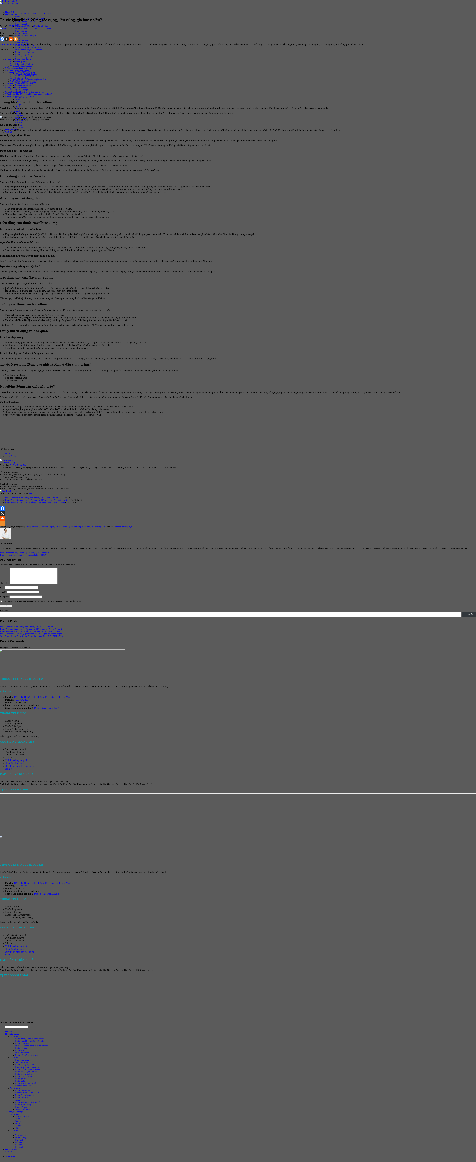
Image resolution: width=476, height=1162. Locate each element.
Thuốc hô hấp (21, 1048)
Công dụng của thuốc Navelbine (19, 68)
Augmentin (17, 723)
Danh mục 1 (15, 17)
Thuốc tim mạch (22, 33)
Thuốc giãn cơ (21, 31)
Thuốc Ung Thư (50, 13)
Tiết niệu (18, 123)
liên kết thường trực (123, 527)
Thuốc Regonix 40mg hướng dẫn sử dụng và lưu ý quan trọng (31, 498)
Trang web (4, 597)
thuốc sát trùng (21, 43)
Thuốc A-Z (9, 12)
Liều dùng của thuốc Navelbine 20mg (21, 73)
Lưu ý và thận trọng (20, 90)
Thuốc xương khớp (23, 1105)
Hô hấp (18, 106)
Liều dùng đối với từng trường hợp (25, 75)
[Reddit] (11, 39)
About (7, 454)
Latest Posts (10, 456)
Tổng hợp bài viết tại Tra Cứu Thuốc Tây (20, 736)
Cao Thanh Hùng (41, 26)
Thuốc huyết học (22, 24)
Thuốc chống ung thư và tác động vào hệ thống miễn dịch (27, 13)
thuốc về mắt (20, 1100)
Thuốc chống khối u (23, 55)
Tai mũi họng (20, 1138)
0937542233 (22, 699)
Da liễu (18, 99)
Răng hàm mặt (21, 116)
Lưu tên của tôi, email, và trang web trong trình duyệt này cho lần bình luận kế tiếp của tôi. (42, 601)
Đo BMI (8, 132)
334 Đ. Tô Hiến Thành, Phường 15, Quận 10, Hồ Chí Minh (42, 697)
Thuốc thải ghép (22, 40)
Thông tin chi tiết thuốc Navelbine (20, 60)
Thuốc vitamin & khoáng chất (27, 1102)
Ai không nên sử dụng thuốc (18, 70)
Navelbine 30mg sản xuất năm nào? (20, 96)
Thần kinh (19, 1140)
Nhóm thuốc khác (22, 1109)
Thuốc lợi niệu (21, 1107)
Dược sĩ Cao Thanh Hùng (46, 708)
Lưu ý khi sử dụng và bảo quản (18, 88)
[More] (15, 39)
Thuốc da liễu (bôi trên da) (26, 52)
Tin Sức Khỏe (11, 1149)
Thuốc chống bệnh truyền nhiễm (29, 47)
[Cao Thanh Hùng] (8, 460)
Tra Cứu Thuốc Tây (18, 465)
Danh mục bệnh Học (14, 1112)
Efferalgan (17, 726)
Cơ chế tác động (18, 62)
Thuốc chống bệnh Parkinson (27, 1065)
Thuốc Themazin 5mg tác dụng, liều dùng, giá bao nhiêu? (24, 553)
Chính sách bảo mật (14, 754)
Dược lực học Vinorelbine (22, 64)
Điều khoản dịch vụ (14, 752)
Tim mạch (19, 128)
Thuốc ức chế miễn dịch (25, 1095)
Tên (2, 587)
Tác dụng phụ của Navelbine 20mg (20, 83)
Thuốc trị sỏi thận (22, 1090)
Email (3, 592)
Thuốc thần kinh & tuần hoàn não (29, 1041)
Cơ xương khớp (22, 1116)
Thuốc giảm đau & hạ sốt (25, 1083)
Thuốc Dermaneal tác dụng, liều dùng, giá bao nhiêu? (23, 555)
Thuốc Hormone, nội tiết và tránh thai (31, 1046)
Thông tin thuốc (5, 13)
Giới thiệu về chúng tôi (16, 749)
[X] (6, 39)
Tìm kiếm (4, 610)
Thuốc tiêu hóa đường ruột (26, 36)
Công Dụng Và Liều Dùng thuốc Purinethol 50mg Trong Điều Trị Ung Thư (31, 636)
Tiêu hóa (18, 1145)
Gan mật (18, 1121)
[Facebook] (2, 39)
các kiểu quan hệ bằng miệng (19, 731)
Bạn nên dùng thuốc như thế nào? (24, 77)
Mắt (16, 1128)
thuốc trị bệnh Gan (23, 1086)
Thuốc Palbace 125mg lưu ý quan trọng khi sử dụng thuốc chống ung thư (31, 634)
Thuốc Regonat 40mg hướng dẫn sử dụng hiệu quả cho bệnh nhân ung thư (37, 500)
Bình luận (5, 583)
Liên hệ (8, 757)
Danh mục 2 (15, 111)
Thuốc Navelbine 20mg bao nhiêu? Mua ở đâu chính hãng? (29, 94)
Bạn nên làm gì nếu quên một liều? (25, 81)
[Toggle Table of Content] (2, 55)
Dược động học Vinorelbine (22, 66)
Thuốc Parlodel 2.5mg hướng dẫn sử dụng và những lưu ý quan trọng (35, 502)
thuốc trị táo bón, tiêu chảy (27, 1093)
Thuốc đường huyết (23, 57)
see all (32, 493)
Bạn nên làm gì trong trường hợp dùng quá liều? (29, 79)
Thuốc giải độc (21, 1081)
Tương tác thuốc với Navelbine (18, 85)
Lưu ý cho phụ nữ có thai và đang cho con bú (28, 92)
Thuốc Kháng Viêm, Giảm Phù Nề (29, 1039)
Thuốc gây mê (21, 1079)
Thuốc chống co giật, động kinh (28, 50)
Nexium (15, 720)
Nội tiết (18, 1133)
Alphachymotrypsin (21, 729)
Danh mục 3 (15, 1088)
